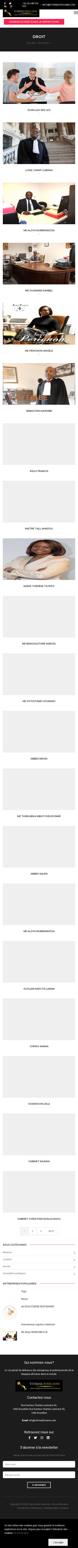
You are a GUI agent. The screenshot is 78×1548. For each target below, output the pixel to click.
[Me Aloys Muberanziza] (45, 906)
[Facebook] (5, 3)
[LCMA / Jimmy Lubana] (45, 145)
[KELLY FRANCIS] (45, 446)
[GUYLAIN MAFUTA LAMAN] (45, 964)
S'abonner (39, 1485)
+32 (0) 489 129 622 (30, 4)
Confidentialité (50, 1508)
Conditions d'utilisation (29, 1508)
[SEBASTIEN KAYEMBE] (45, 386)
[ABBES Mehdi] (45, 734)
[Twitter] (10, 3)
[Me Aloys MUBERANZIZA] (45, 206)
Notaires (7, 1252)
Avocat (6, 1266)
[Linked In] (5, 6)
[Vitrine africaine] (21, 12)
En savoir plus (21, 1533)
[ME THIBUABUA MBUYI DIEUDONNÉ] (45, 791)
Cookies (64, 1508)
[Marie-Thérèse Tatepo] (45, 561)
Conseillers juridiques (14, 1273)
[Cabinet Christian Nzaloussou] (45, 1194)
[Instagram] (10, 6)
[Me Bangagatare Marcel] (45, 619)
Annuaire (43, 42)
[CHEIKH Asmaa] (45, 1021)
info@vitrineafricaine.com (58, 4)
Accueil (31, 42)
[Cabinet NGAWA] (45, 1136)
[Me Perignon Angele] (45, 326)
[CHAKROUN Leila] (45, 1079)
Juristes (7, 1259)
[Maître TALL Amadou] (45, 504)
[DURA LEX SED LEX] (45, 85)
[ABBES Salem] (45, 849)
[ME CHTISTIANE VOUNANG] (45, 676)
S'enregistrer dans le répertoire (34, 21)
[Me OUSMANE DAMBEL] (45, 266)
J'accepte (58, 1542)
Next (51, 1231)
